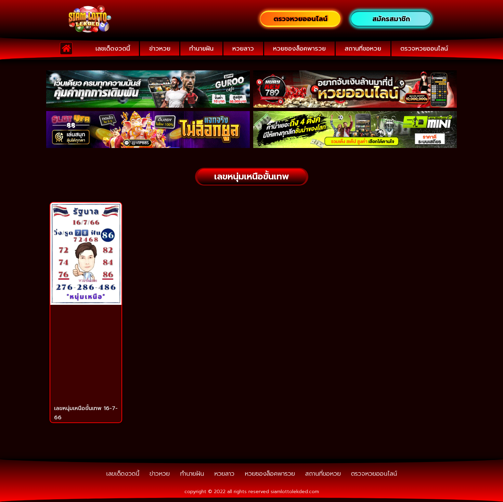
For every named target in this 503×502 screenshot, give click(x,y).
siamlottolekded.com (295, 491)
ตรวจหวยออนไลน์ (424, 48)
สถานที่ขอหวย (363, 48)
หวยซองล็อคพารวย (299, 48)
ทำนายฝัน (201, 48)
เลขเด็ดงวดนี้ (112, 48)
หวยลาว (243, 48)
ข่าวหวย (159, 48)
